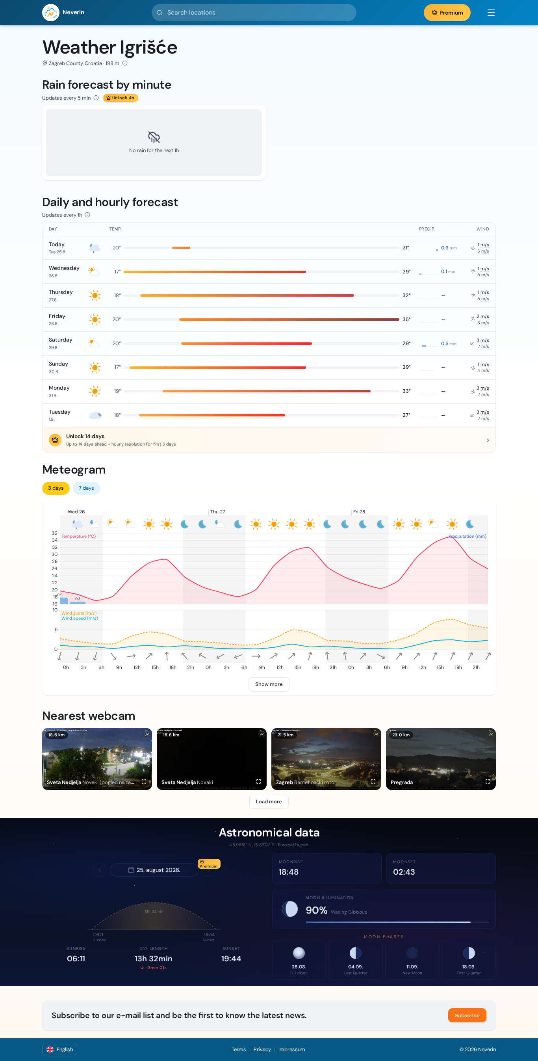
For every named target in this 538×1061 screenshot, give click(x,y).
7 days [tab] (86, 488)
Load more (269, 801)
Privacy (262, 1049)
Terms (239, 1049)
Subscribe (467, 1015)
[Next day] (209, 870)
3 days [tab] (56, 488)
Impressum (291, 1049)
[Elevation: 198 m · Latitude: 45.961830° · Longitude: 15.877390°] (124, 63)
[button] (487, 12)
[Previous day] (100, 870)
